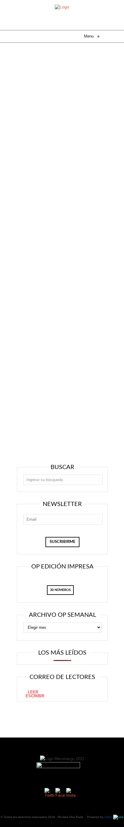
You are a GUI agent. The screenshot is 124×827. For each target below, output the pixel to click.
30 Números (60, 590)
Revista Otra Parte (70, 817)
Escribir (35, 696)
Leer (33, 692)
